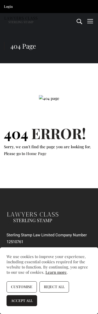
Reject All (54, 286)
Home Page (36, 153)
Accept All (22, 300)
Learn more (56, 272)
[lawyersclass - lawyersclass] (21, 21)
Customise (21, 286)
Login (8, 6)
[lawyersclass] (33, 218)
